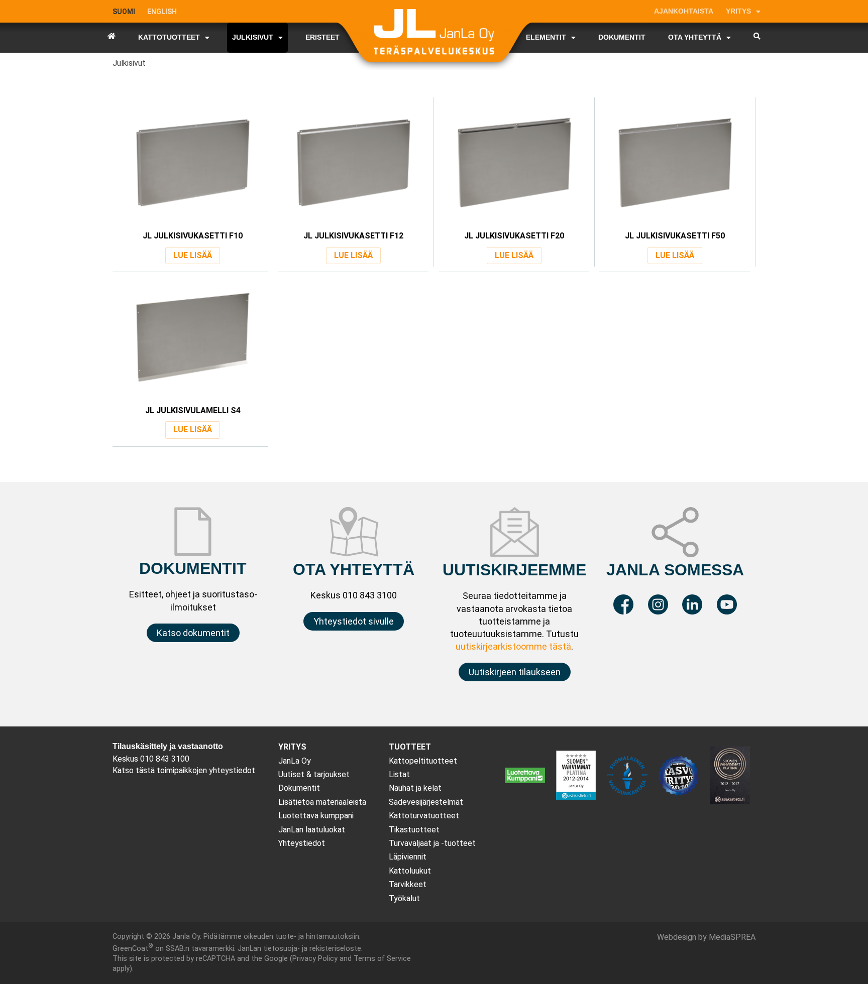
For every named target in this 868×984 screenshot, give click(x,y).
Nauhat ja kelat (415, 788)
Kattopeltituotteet (423, 761)
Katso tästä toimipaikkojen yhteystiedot (184, 770)
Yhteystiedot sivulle (353, 621)
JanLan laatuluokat (311, 829)
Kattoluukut (410, 871)
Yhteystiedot (301, 843)
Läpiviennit (407, 857)
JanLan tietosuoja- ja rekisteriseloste (299, 948)
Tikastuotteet (414, 829)
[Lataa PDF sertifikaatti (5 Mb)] (730, 801)
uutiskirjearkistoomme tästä (513, 646)
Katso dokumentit (193, 633)
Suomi (124, 12)
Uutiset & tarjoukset (314, 774)
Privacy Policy (315, 958)
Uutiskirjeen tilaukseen (515, 672)
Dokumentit (299, 788)
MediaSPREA (732, 937)
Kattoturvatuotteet (424, 815)
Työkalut (404, 898)
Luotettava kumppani (316, 815)
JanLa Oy (294, 761)
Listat (399, 774)
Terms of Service (382, 958)
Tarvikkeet (407, 884)
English (162, 12)
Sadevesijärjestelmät (426, 802)
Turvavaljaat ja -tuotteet (432, 843)
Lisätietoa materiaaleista (322, 802)
